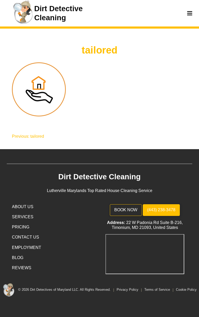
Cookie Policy (186, 290)
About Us (22, 206)
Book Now (125, 210)
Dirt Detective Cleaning (99, 177)
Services (22, 217)
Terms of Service (157, 290)
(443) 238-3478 (161, 210)
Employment (26, 247)
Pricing (20, 227)
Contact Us (25, 237)
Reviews (21, 268)
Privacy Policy (128, 290)
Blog (17, 257)
